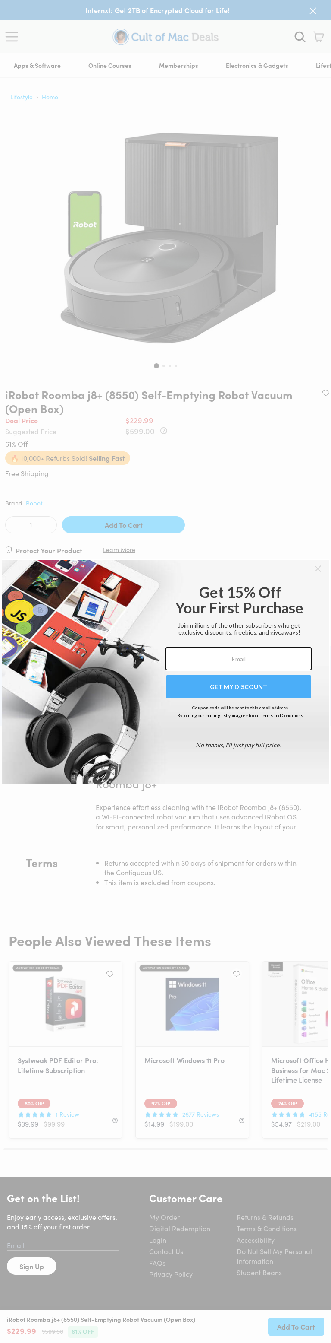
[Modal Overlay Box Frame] (166, 671)
